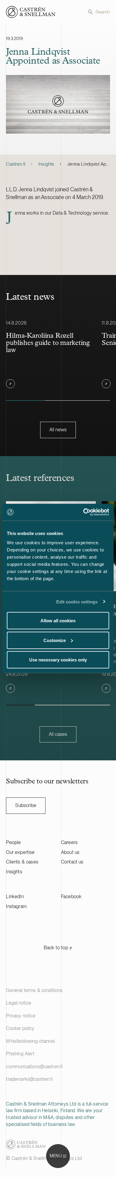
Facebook (71, 896)
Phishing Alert (20, 1054)
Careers (69, 842)
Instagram (16, 906)
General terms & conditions (34, 990)
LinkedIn (14, 896)
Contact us (72, 862)
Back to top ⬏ (58, 947)
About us (70, 852)
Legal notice (18, 1003)
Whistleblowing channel (30, 1041)
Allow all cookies (58, 620)
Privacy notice (20, 1016)
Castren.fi (15, 164)
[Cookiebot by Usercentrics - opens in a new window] (83, 512)
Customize (54, 640)
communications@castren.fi (34, 1066)
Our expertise (20, 852)
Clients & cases (22, 862)
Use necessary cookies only (58, 659)
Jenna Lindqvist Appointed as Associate (88, 164)
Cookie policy (20, 1028)
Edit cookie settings (77, 601)
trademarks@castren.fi (29, 1079)
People (13, 842)
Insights (46, 164)
